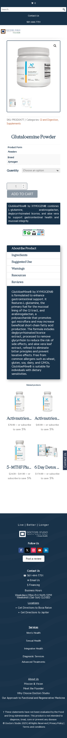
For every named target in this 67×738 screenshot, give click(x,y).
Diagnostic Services (33, 656)
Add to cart (22, 194)
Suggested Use (22, 262)
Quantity (13, 170)
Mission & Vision (33, 683)
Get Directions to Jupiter (35, 612)
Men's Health (33, 632)
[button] (55, 46)
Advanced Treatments (33, 661)
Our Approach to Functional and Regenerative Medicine (33, 697)
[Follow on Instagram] (33, 550)
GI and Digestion (49, 119)
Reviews (17, 282)
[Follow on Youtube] (39, 550)
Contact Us (33, 15)
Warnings (18, 268)
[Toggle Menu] (62, 31)
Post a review (33, 558)
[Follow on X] (27, 550)
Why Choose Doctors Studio (33, 693)
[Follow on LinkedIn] (45, 550)
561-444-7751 (33, 22)
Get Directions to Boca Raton (35, 607)
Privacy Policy (56, 723)
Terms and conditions (34, 726)
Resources (19, 275)
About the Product (24, 248)
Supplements (14, 123)
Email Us (35, 580)
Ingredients (19, 255)
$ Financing (33, 584)
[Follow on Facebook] (21, 550)
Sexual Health (33, 640)
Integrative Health (33, 648)
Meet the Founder (33, 688)
